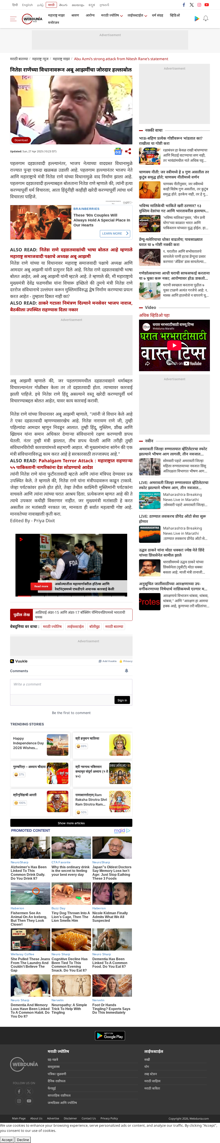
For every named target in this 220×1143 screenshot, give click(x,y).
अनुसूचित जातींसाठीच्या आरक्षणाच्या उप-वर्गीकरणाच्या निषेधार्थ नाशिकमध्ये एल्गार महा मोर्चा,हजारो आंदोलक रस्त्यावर (173, 586)
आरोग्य (90, 15)
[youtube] (206, 5)
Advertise (53, 1118)
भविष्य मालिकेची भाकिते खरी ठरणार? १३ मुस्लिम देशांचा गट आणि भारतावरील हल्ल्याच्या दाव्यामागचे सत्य (174, 208)
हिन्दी (15, 5)
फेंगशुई (52, 1088)
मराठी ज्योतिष (110, 15)
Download (21, 140)
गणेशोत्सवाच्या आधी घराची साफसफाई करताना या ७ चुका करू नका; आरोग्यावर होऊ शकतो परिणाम (174, 275)
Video (150, 307)
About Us (36, 1118)
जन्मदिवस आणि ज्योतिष (62, 1102)
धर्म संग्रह (157, 15)
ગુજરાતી (104, 5)
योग (146, 1066)
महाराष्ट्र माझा (56, 15)
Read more (41, 586)
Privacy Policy (109, 1118)
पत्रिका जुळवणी (57, 1074)
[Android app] (110, 1035)
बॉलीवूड (94, 626)
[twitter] (191, 5)
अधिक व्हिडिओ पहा (154, 315)
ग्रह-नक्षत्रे (53, 1059)
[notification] (205, 18)
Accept (7, 1139)
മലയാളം (78, 5)
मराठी (51, 5)
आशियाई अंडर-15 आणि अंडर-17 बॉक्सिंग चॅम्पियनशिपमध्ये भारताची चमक (80, 615)
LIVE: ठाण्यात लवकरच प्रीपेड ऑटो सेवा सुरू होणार (172, 519)
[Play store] (197, 18)
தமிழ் (40, 5)
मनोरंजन (53, 22)
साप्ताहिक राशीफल (59, 1095)
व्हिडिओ (175, 15)
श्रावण (75, 15)
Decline (23, 1139)
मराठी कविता (152, 1088)
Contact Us (89, 1118)
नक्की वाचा (153, 130)
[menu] (14, 19)
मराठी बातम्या (19, 58)
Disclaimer (70, 1118)
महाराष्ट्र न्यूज (40, 58)
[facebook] (184, 5)
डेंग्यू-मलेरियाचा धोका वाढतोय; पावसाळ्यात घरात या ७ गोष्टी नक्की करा (171, 242)
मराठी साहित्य (152, 1081)
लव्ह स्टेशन (150, 1074)
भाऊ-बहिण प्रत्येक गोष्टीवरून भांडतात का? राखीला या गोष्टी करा (170, 141)
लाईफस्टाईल (135, 15)
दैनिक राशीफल (56, 1081)
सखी (147, 1059)
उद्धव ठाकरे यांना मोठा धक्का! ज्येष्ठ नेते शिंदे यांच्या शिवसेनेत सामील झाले (171, 552)
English (27, 5)
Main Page (19, 1118)
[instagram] (199, 5)
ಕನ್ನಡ (92, 5)
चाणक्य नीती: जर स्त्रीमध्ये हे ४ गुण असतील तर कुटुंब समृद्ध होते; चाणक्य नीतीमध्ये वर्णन (174, 174)
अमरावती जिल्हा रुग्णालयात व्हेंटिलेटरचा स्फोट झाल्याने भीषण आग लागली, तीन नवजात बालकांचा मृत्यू (173, 451)
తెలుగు (63, 5)
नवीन (149, 441)
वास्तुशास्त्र (54, 1066)
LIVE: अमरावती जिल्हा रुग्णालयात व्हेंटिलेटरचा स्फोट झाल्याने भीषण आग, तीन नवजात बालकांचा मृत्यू (173, 485)
